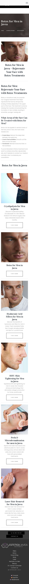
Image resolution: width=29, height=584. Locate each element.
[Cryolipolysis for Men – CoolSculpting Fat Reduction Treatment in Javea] (14, 188)
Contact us (14, 536)
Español (15, 577)
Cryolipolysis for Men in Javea (14, 207)
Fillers (14, 551)
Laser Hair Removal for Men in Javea (14, 503)
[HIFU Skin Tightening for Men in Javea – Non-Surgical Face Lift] (14, 358)
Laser (14, 559)
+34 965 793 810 (16, 533)
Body (14, 557)
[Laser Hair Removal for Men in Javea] (14, 483)
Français (15, 575)
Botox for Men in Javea (14, 266)
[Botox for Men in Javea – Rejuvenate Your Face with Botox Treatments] (14, 247)
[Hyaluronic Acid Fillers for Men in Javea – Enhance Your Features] (14, 296)
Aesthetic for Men (14, 561)
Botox (14, 553)
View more (14, 225)
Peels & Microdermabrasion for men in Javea (14, 440)
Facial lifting (14, 555)
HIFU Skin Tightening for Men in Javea (14, 378)
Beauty (14, 563)
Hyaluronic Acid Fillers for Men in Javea (14, 317)
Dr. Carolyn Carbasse (14, 565)
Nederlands (15, 579)
